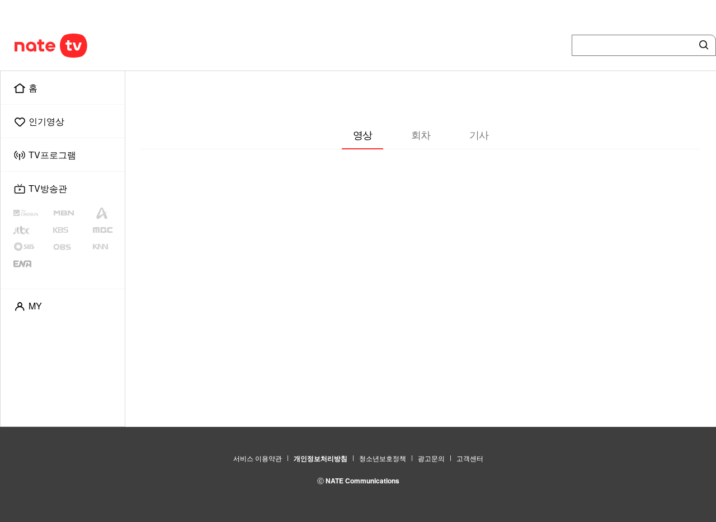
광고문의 (431, 458)
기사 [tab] (478, 134)
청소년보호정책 (382, 458)
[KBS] (72, 230)
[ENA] (32, 263)
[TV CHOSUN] (33, 213)
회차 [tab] (420, 134)
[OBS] (72, 246)
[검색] (701, 45)
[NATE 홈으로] (29, 45)
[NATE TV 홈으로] (74, 45)
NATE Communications (362, 481)
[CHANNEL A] (106, 213)
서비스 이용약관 (257, 458)
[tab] (362, 135)
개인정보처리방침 (320, 458)
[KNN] (106, 246)
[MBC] (106, 230)
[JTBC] (32, 230)
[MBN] (72, 213)
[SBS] (33, 246)
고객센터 (469, 458)
